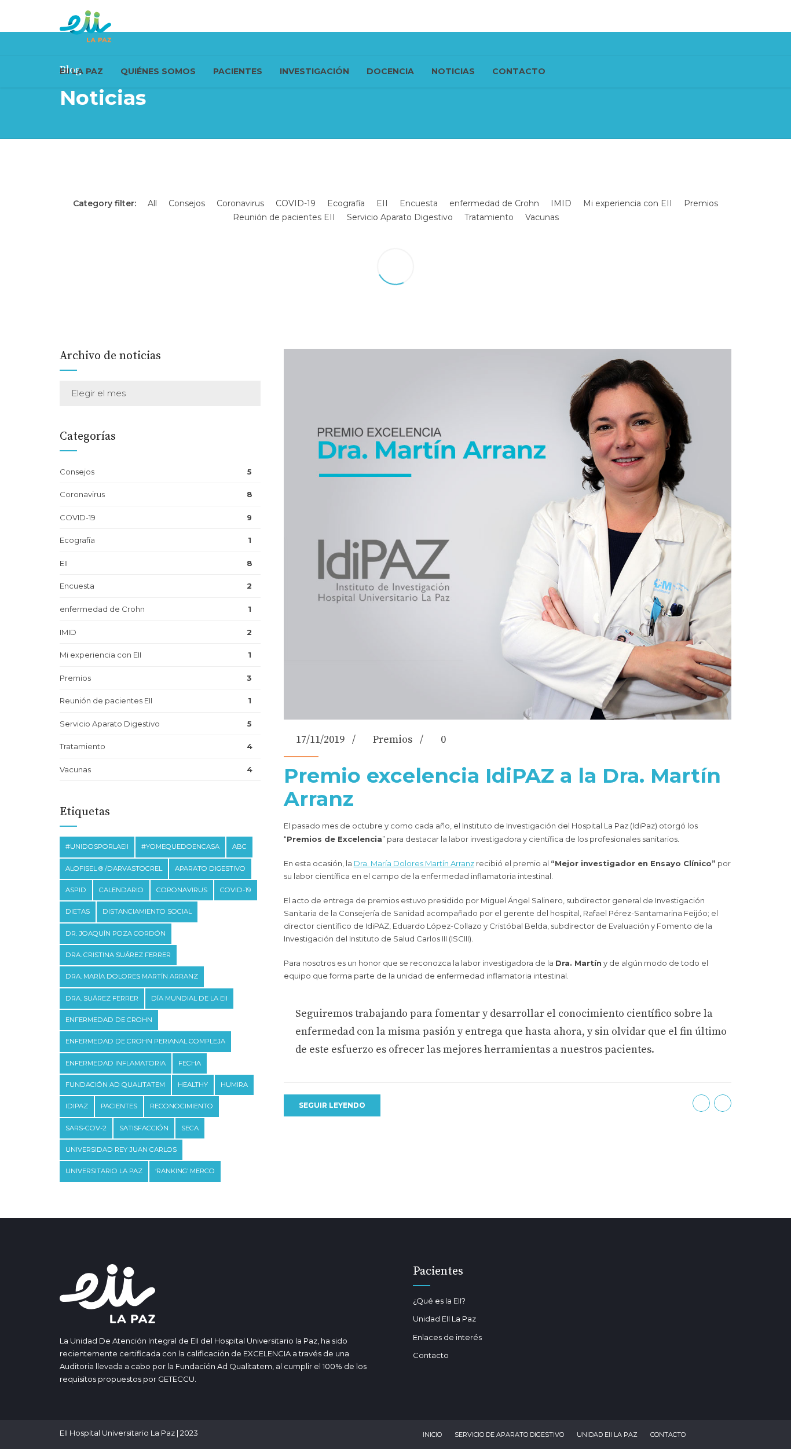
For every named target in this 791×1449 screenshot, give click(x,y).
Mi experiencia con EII (100, 654)
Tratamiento (82, 746)
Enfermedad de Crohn (108, 1020)
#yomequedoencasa (180, 846)
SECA (190, 1128)
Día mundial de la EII (189, 998)
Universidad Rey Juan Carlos (121, 1149)
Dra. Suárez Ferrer (101, 998)
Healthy (193, 1085)
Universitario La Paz (103, 1171)
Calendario (121, 890)
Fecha (189, 1063)
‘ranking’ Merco (185, 1171)
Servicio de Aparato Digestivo (509, 1434)
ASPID (75, 890)
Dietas (77, 911)
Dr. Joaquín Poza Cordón (115, 933)
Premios (392, 739)
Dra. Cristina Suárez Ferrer (118, 955)
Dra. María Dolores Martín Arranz (414, 863)
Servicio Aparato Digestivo (110, 723)
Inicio (432, 1434)
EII (64, 563)
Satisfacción (144, 1128)
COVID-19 (78, 517)
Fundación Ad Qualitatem (115, 1085)
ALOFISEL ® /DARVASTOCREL (113, 868)
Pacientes (237, 71)
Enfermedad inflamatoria (115, 1063)
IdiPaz (76, 1106)
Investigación (314, 71)
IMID (68, 632)
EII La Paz (81, 71)
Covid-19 (235, 890)
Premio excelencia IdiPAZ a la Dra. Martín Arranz (502, 787)
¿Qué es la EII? (439, 1300)
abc (239, 846)
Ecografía (77, 540)
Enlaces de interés (447, 1337)
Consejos (77, 471)
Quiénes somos (158, 71)
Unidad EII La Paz (444, 1318)
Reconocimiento (181, 1106)
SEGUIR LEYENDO (332, 1105)
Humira (234, 1085)
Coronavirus (82, 494)
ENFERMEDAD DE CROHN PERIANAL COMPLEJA (145, 1041)
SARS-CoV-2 (86, 1128)
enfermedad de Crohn (102, 609)
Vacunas (75, 769)
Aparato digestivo (210, 868)
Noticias (453, 71)
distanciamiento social (147, 911)
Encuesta (77, 585)
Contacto (518, 71)
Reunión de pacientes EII (106, 700)
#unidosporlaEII (97, 846)
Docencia (390, 71)
